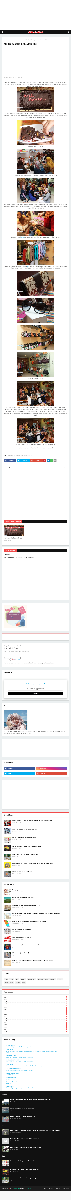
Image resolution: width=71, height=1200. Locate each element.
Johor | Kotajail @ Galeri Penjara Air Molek (25, 829)
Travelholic (9, 1049)
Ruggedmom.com (9, 77)
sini (28, 266)
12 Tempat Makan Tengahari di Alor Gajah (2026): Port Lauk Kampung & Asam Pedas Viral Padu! (31, 1052)
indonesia (52, 979)
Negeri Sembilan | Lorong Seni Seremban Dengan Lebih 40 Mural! (32, 820)
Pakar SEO (29, 1188)
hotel (46, 979)
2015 (35, 1020)
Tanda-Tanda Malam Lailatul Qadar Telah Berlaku (20, 1061)
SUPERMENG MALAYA (12, 1073)
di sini (22, 237)
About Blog (51, 1188)
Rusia (17, 979)
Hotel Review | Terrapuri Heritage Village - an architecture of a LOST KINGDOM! (35, 1130)
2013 (35, 1025)
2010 (35, 1031)
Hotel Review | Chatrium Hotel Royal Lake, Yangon (26, 1147)
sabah (11, 982)
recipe (6, 982)
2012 (35, 1027)
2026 (35, 997)
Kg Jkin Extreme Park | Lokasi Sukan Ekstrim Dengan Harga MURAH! (31, 1099)
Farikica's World (11, 1077)
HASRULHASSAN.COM (12, 1060)
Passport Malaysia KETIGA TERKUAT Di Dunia (25, 945)
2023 (35, 1003)
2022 (35, 1005)
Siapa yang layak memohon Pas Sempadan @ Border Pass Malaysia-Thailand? (36, 913)
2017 (35, 1016)
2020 (35, 1010)
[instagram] (51, 768)
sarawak (18, 982)
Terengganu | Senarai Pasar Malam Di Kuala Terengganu (29, 921)
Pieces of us (9, 1083)
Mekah (11, 979)
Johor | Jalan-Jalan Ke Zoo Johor (22, 872)
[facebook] (19, 768)
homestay (40, 979)
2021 (35, 1008)
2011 (35, 1029)
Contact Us (66, 1188)
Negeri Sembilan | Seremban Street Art (22, 1116)
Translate (18, 660)
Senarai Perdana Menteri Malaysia (22, 929)
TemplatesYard (16, 1188)
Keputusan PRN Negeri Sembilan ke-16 (24, 837)
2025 (35, 999)
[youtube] (51, 773)
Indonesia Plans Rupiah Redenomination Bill (26, 905)
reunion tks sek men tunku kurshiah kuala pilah (20, 40)
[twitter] (19, 773)
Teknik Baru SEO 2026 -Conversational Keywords (19, 1057)
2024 (35, 1001)
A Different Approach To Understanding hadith (19, 1047)
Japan (6, 979)
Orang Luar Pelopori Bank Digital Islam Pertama (19, 1070)
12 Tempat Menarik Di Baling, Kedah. (23, 897)
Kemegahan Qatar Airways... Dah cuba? (22, 1108)
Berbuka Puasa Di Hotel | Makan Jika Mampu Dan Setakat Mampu (32, 961)
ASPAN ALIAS (10, 1086)
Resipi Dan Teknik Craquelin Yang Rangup (25, 854)
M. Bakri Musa (10, 1045)
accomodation (31, 979)
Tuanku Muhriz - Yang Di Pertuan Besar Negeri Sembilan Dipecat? (32, 863)
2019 (35, 1012)
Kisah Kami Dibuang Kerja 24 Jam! (22, 937)
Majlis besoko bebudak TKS (13, 538)
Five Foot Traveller (12, 1082)
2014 (35, 1023)
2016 (35, 1018)
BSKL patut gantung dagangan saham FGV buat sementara (22, 1088)
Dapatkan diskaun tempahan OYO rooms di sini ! (25, 1139)
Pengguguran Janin (18, 890)
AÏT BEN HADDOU (10, 1079)
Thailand (23, 979)
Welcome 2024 (10, 1074)
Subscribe (35, 693)
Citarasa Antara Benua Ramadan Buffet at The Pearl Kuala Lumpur (24, 1066)
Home (5, 40)
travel (23, 982)
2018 (35, 1014)
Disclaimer (59, 1188)
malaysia (60, 979)
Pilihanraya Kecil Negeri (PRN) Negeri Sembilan (26, 846)
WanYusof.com (11, 1055)
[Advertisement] (35, 15)
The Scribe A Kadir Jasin (13, 1069)
